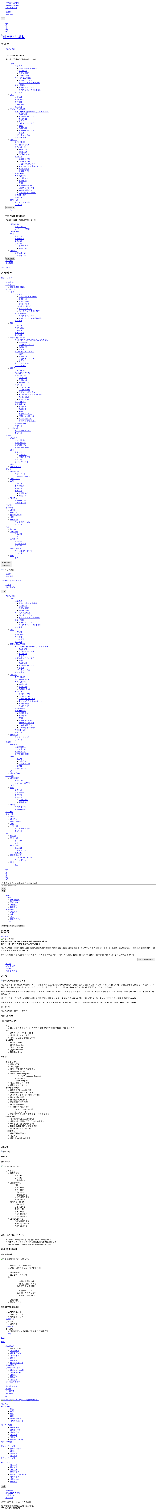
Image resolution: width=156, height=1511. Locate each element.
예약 (12, 292)
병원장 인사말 (15, 515)
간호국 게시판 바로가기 (146, 959)
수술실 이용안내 (25, 419)
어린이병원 (14, 1356)
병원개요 (13, 512)
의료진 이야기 (20, 474)
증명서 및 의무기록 (18, 338)
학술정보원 (14, 1477)
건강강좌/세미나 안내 (23, 551)
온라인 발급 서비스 (22, 363)
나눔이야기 (23, 496)
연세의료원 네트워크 (30, 1400)
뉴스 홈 (13, 529)
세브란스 (4, 1404)
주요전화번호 (20, 370)
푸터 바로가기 (11, 8)
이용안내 (13, 368)
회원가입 (9, 576)
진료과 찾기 (10, 285)
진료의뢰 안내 (20, 443)
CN (6, 27)
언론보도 (18, 546)
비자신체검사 (20, 313)
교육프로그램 (24, 457)
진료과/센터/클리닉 (18, 287)
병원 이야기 (15, 471)
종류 (21, 354)
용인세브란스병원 (12, 1382)
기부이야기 (23, 493)
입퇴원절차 (23, 407)
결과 (12, 323)
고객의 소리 (15, 479)
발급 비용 (23, 347)
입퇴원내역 (19, 333)
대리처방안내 (24, 390)
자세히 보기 (10, 1319)
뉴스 (7, 527)
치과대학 (13, 1467)
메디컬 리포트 (20, 544)
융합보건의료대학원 (18, 1474)
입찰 (12, 1416)
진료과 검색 (32, 883)
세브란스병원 (10, 1346)
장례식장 (13, 1482)
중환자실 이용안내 (26, 416)
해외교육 (18, 459)
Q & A (21, 349)
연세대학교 (5, 1462)
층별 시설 (23, 378)
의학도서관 (14, 1479)
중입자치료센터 (16, 1363)
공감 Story (9, 210)
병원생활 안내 (20, 404)
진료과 (8, 585)
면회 (21, 411)
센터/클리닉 (10, 587)
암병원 (13, 1375)
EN (6, 23)
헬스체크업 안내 (25, 309)
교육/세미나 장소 (21, 462)
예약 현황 (18, 321)
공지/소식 (14, 532)
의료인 (8, 435)
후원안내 (18, 484)
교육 (12, 450)
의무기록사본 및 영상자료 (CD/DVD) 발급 (32, 340)
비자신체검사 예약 (26, 316)
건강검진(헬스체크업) (23, 306)
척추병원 (13, 1377)
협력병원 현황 (20, 445)
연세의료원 (5, 1406)
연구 (12, 464)
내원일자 (18, 325)
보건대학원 (14, 1472)
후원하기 (18, 488)
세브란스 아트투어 (22, 476)
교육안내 (22, 455)
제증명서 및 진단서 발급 (24, 352)
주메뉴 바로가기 (12, 5)
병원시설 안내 (20, 375)
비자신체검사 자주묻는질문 (30, 318)
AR (6, 31)
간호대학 (13, 1470)
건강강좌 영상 (20, 553)
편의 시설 (23, 380)
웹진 (12, 556)
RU (6, 29)
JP (6, 25)
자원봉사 (13, 498)
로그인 (8, 574)
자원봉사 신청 (20, 503)
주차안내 (18, 433)
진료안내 (18, 385)
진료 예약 (18, 294)
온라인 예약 (24, 304)
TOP (2, 1338)
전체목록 (4, 937)
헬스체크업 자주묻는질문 (29, 311)
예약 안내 (23, 299)
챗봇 (3, 1342)
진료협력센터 (20, 440)
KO (6, 869)
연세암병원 (14, 1351)
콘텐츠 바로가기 (12, 3)
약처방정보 (19, 328)
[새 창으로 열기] (6, 1400)
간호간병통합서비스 (27, 421)
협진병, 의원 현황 (22, 447)
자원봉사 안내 (20, 500)
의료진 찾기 (10, 282)
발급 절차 (23, 342)
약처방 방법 (24, 397)
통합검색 (7, 883)
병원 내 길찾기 (25, 383)
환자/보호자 (10, 49)
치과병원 (13, 1380)
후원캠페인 (19, 486)
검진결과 (18, 330)
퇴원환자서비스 (25, 414)
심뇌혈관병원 (15, 1372)
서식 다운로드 (20, 366)
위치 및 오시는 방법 (23, 431)
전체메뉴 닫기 (6, 278)
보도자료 (18, 541)
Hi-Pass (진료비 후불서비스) (30, 395)
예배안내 (18, 426)
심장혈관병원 (15, 1353)
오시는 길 (14, 428)
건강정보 (9, 505)
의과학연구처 (15, 1418)
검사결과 (18, 335)
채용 (16, 536)
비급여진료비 (24, 399)
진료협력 (13, 438)
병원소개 (9, 508)
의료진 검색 (19, 883)
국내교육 (18, 452)
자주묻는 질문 (20, 423)
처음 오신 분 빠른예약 (28, 297)
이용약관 (9, 1490)
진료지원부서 (15, 467)
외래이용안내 (24, 387)
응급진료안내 (20, 402)
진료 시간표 (24, 301)
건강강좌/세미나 (16, 548)
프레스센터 (14, 539)
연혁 (12, 517)
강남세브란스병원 (12, 1368)
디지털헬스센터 (16, 1421)
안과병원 (13, 1358)
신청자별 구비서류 (26, 345)
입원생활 (22, 409)
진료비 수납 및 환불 (27, 392)
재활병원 (13, 1360)
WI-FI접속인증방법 (22, 373)
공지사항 (18, 534)
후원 (12, 481)
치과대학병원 (10, 1365)
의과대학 (13, 1465)
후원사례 (18, 491)
